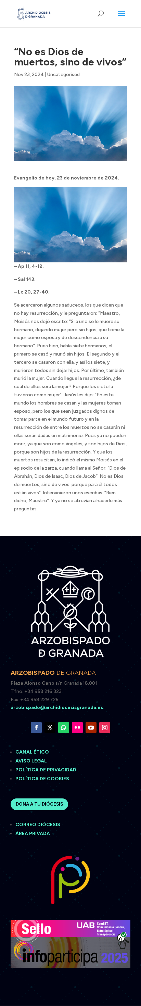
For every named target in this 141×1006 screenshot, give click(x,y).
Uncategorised (63, 74)
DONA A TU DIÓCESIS (39, 804)
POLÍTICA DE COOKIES (42, 779)
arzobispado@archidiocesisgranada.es (57, 707)
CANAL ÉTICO (32, 752)
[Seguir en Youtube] (91, 727)
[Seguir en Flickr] (77, 727)
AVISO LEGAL (31, 761)
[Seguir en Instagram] (104, 727)
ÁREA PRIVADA (32, 833)
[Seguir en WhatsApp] (63, 727)
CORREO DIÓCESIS (37, 825)
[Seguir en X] (49, 727)
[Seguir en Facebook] (36, 727)
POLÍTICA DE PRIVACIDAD (45, 770)
